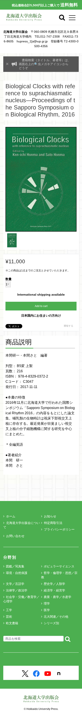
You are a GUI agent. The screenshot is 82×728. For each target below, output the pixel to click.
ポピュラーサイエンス (59, 566)
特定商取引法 (53, 523)
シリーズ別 (51, 623)
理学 (47, 603)
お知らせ (50, 516)
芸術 (9, 616)
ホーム (10, 516)
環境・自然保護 (16, 573)
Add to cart (41, 306)
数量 (8, 279)
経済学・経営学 (54, 590)
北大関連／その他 (56, 616)
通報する (68, 325)
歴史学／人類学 (54, 584)
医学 (47, 610)
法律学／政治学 (16, 590)
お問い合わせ (15, 536)
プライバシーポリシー (59, 529)
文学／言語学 (15, 584)
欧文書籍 (12, 623)
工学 (9, 610)
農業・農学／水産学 (57, 597)
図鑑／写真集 (15, 566)
